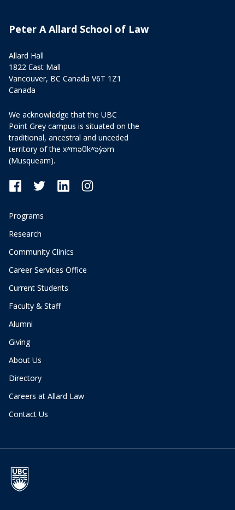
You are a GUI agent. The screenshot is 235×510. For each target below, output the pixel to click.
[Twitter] (45, 185)
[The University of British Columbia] (25, 479)
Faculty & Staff (35, 306)
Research (25, 233)
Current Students (38, 288)
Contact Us (28, 414)
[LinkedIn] (69, 185)
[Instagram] (87, 185)
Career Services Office (48, 270)
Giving (19, 342)
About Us (25, 360)
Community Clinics (41, 252)
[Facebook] (21, 185)
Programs (26, 215)
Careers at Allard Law (46, 396)
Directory (25, 378)
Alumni (21, 324)
